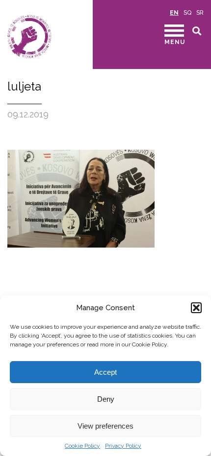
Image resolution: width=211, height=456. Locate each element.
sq (187, 12)
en (174, 12)
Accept (105, 372)
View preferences (105, 426)
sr (200, 12)
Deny (105, 399)
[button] (196, 308)
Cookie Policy (82, 445)
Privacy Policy (123, 445)
